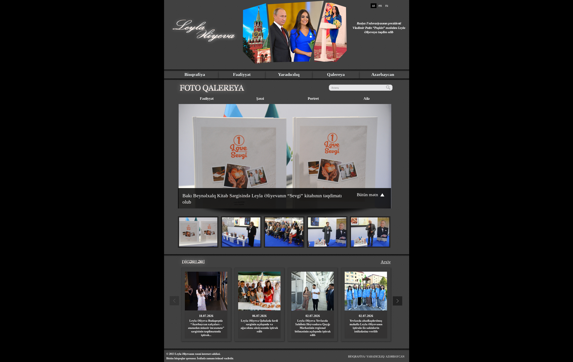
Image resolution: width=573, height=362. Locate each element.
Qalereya (336, 74)
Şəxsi (260, 98)
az (373, 5)
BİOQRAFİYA (356, 356)
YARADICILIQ (375, 356)
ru (386, 5)
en (380, 5)
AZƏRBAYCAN (395, 356)
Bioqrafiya (194, 74)
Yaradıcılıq (288, 74)
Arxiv (386, 262)
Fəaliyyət (242, 74)
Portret (313, 98)
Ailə (366, 98)
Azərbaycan (382, 74)
